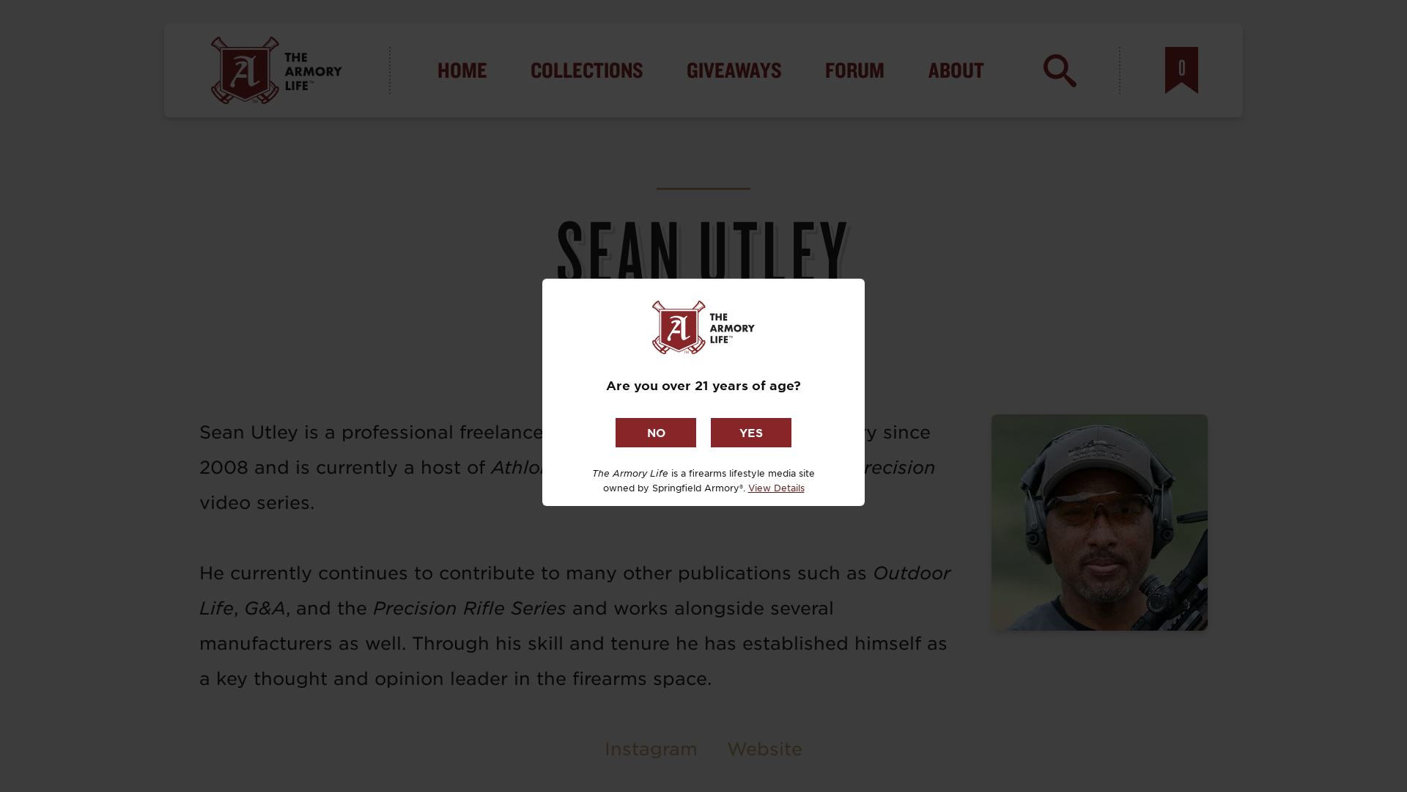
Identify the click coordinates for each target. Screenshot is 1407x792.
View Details (776, 488)
